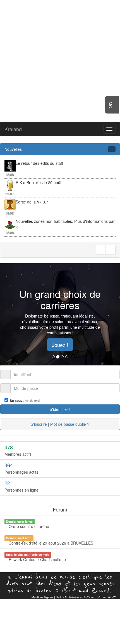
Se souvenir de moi (24, 400)
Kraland (13, 129)
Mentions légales (42, 597)
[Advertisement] (60, 60)
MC (110, 105)
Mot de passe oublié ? (69, 424)
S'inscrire (39, 424)
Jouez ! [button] (60, 344)
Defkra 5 (61, 597)
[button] (9, 314)
